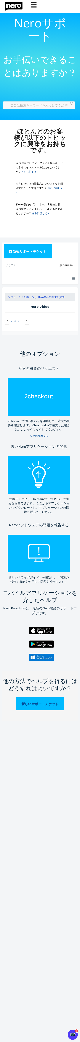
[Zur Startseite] (16, 5)
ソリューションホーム (21, 297)
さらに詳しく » (30, 171)
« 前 (7, 321)
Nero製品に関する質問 (51, 297)
